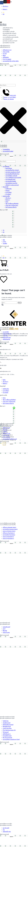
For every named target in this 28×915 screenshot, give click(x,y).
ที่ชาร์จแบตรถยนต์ (7, 737)
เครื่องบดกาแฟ (6, 433)
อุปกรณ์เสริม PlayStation (9, 534)
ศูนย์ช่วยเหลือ (6, 196)
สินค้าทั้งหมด (3, 24)
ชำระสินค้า (8, 194)
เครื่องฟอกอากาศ (7, 50)
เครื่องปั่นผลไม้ (6, 339)
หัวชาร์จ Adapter (7, 59)
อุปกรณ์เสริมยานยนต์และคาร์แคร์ (11, 739)
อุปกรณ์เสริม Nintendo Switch (10, 529)
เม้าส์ (4, 628)
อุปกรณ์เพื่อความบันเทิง (11, 175)
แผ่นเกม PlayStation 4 (8, 536)
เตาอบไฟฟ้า (6, 332)
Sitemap (23, 440)
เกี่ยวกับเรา (8, 198)
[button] (13, 121)
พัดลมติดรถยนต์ (7, 726)
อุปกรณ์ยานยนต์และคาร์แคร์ (12, 172)
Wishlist (7, 190)
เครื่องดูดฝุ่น (6, 57)
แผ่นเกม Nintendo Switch (9, 531)
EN (3, 14)
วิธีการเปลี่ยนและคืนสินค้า (12, 203)
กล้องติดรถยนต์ (6, 722)
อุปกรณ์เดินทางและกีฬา (11, 183)
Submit (0, 87)
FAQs (6, 201)
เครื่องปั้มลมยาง (7, 734)
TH (3, 12)
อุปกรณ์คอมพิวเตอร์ (10, 179)
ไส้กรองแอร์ (6, 732)
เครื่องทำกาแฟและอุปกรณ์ (12, 185)
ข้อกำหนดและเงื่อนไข (11, 207)
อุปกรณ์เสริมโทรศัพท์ (10, 181)
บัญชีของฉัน (8, 188)
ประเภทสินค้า (6, 166)
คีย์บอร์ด (5, 630)
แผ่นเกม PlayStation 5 (8, 538)
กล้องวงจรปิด (6, 51)
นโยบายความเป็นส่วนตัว (11, 205)
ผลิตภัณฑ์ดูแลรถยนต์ (8, 724)
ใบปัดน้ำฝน (5, 721)
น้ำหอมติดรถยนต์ (7, 735)
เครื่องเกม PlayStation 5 (9, 533)
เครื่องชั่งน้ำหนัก (7, 831)
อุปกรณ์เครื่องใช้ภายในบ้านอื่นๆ (11, 61)
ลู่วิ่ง (4, 829)
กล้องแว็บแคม (6, 632)
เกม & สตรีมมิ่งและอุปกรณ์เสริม (13, 177)
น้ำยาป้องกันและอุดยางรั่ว (9, 730)
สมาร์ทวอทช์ (6, 828)
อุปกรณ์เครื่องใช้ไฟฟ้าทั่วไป (12, 174)
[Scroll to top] (1, 444)
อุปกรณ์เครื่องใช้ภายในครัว (12, 170)
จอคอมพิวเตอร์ (6, 627)
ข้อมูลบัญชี (5, 187)
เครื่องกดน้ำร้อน (7, 337)
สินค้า (4, 379)
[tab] (14, 46)
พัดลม (4, 55)
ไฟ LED (5, 53)
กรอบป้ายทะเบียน (7, 728)
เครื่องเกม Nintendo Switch (9, 527)
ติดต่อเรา (7, 200)
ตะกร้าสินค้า (8, 192)
